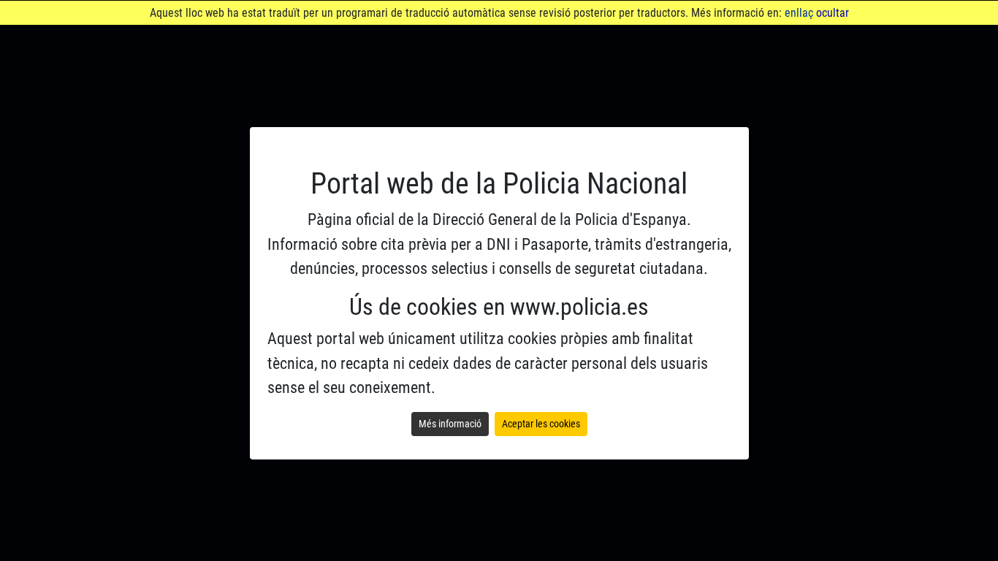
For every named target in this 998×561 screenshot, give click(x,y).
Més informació (450, 424)
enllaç (799, 13)
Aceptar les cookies (541, 424)
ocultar (832, 13)
